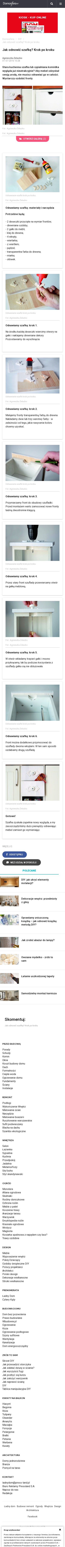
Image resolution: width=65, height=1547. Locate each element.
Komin (5, 1056)
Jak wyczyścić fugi (12, 1371)
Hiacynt (6, 1403)
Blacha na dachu (11, 1127)
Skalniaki (7, 1195)
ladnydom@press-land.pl (16, 1482)
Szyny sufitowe (10, 1335)
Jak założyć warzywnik (15, 1378)
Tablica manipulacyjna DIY (16, 1388)
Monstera (7, 1189)
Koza (5, 1328)
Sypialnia (7, 1153)
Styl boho (7, 1170)
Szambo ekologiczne (14, 1131)
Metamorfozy (9, 1167)
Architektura (32, 1510)
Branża (6, 1464)
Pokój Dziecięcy (11, 1260)
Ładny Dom (8, 1296)
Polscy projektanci (12, 1267)
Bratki (5, 1435)
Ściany (6, 1084)
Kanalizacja (8, 1342)
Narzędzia (8, 1113)
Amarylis (7, 1421)
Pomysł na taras (11, 1467)
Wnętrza (48, 1506)
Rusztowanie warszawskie (17, 1120)
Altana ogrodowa (11, 1192)
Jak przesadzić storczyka (16, 1364)
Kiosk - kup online (32, 17)
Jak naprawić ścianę (13, 1381)
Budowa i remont (25, 1506)
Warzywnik (8, 1217)
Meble (5, 1253)
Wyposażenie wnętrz (13, 1256)
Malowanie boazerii (13, 1117)
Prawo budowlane (12, 1317)
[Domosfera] (10, 4)
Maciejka (7, 1424)
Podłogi (6, 1103)
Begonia (6, 1407)
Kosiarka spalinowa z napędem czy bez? (24, 1234)
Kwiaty (6, 1445)
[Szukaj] (51, 4)
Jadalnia (7, 1163)
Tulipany (6, 1414)
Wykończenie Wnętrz (14, 1106)
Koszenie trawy (11, 1210)
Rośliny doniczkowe (13, 1199)
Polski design (10, 1274)
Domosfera (8, 39)
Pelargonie (8, 1431)
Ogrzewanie (9, 1324)
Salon (5, 1146)
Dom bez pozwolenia (14, 1314)
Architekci (7, 1270)
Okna (5, 1060)
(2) (34, 139)
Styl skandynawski (12, 1174)
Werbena (7, 1442)
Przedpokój (8, 1160)
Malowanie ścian (11, 1110)
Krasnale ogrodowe (13, 1224)
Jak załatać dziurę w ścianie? (18, 1367)
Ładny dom (9, 1506)
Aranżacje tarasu (11, 1213)
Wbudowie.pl (9, 1321)
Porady (6, 1049)
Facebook (32, 1516)
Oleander (7, 1417)
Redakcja (7, 1493)
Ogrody (39, 1506)
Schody (6, 1053)
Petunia (6, 1439)
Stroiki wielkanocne (13, 1281)
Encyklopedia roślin (13, 1220)
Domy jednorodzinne (13, 1460)
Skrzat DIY (8, 1360)
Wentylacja (8, 1339)
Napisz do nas (10, 1489)
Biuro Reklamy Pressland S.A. (18, 1486)
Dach (5, 1067)
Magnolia (7, 1231)
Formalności (9, 1070)
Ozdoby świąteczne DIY (15, 1263)
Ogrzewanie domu (12, 1077)
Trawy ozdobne (10, 1238)
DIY (20, 39)
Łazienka (7, 1149)
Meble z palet (10, 1206)
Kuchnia (6, 1156)
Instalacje (7, 1088)
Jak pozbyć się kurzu (14, 1374)
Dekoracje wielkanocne (15, 1277)
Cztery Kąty (8, 1299)
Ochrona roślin (10, 1203)
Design (57, 1506)
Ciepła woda (9, 1074)
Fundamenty (9, 1081)
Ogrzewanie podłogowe (15, 1331)
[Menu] (60, 4)
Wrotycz (7, 1227)
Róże (5, 1410)
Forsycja (7, 1428)
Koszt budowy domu (13, 1063)
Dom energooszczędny (15, 1346)
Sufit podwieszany (12, 1124)
